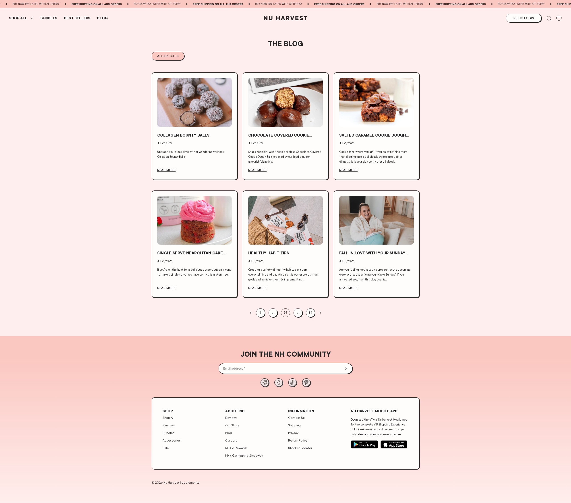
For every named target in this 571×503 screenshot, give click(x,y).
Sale (166, 448)
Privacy (293, 433)
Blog (102, 18)
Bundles (168, 433)
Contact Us (296, 417)
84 (310, 313)
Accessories (172, 440)
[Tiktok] (292, 382)
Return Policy (297, 440)
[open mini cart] (559, 18)
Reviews (231, 417)
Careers (231, 440)
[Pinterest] (306, 382)
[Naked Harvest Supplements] (285, 18)
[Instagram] (265, 382)
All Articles (168, 56)
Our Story (232, 425)
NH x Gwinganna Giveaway (244, 455)
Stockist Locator (300, 448)
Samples (169, 425)
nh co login (523, 18)
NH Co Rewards (236, 448)
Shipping (294, 425)
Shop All (18, 18)
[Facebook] (278, 382)
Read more (166, 170)
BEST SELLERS (77, 18)
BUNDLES (48, 18)
